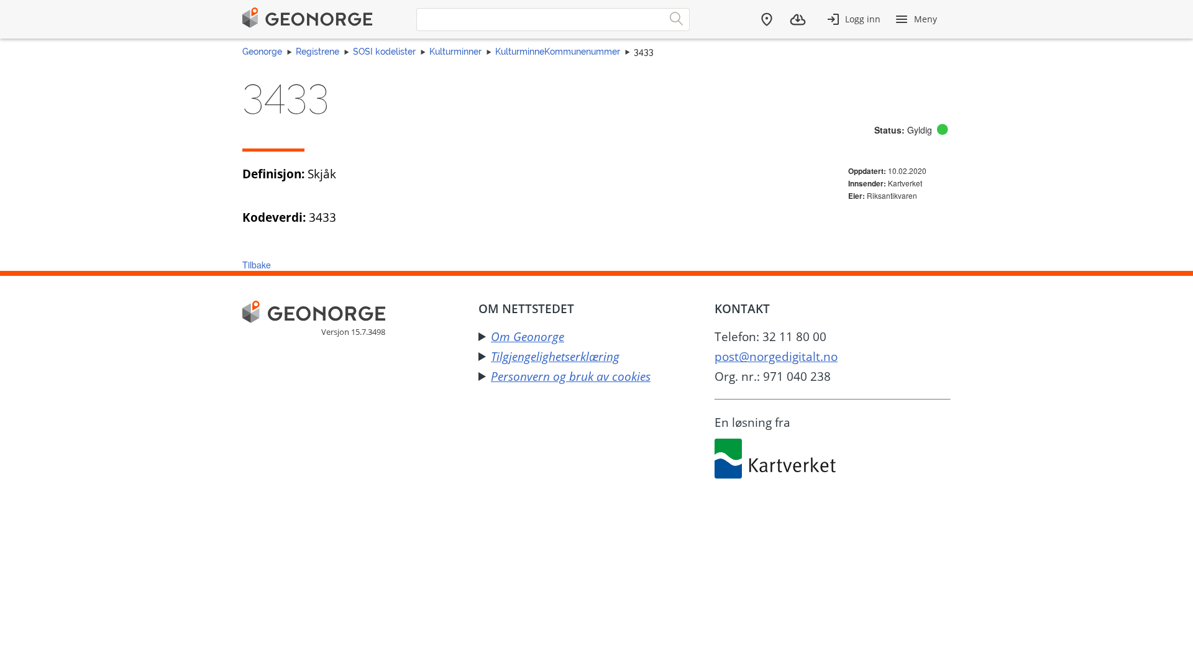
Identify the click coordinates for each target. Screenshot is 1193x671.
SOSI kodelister (384, 52)
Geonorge (262, 52)
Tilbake (256, 264)
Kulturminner (455, 52)
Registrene (317, 52)
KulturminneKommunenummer (557, 52)
